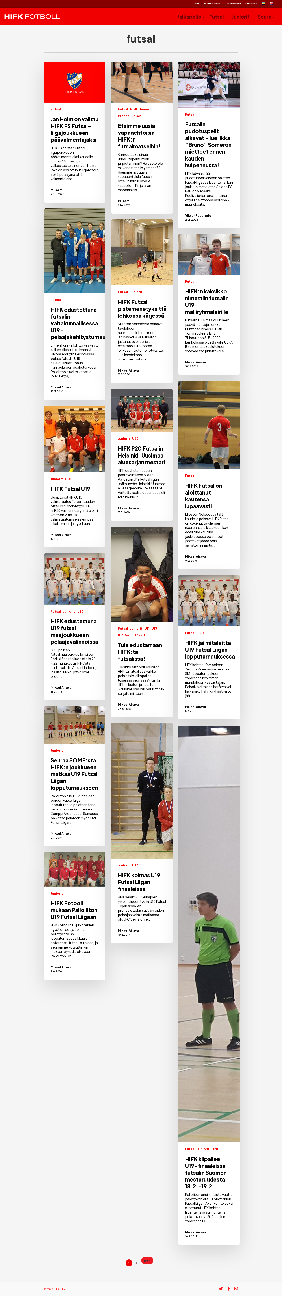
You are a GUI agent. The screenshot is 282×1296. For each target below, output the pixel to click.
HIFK (133, 109)
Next (147, 1260)
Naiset (136, 116)
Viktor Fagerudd (198, 215)
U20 (135, 439)
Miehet (123, 116)
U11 (147, 628)
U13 (154, 628)
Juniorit (146, 109)
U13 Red (124, 635)
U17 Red (138, 635)
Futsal (56, 109)
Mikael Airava (61, 387)
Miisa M (56, 190)
